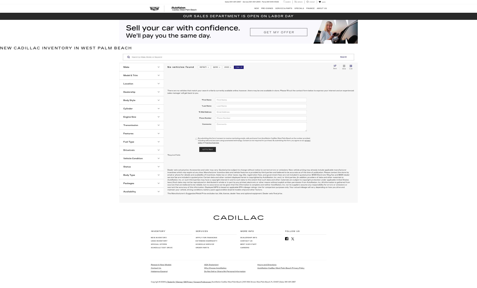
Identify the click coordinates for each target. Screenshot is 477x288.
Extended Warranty (206, 241)
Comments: (206, 124)
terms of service (212, 143)
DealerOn (171, 282)
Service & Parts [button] (283, 8)
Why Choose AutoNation (215, 268)
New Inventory (159, 237)
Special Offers (159, 244)
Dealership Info (248, 237)
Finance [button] (310, 8)
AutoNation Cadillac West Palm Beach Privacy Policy (280, 268)
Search (343, 57)
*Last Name (206, 106)
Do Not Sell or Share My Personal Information (225, 271)
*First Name (206, 100)
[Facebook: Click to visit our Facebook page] (288, 238)
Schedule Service (205, 244)
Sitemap (179, 282)
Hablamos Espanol (159, 271)
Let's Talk (207, 149)
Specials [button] (299, 8)
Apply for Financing (206, 237)
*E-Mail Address (205, 112)
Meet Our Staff (248, 244)
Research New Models (161, 265)
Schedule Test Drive (162, 247)
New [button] (256, 8)
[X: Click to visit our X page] (294, 238)
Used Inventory (159, 241)
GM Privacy (188, 282)
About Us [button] (322, 8)
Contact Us (246, 241)
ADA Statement (211, 265)
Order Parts (202, 247)
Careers (244, 247)
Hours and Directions (266, 265)
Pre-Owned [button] (267, 8)
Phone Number (205, 118)
